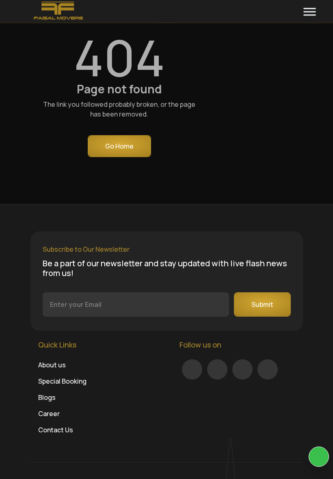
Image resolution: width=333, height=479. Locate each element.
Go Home (119, 146)
